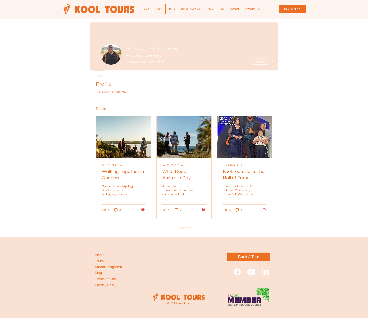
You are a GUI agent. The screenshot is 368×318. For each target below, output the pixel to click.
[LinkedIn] (265, 272)
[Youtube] (251, 272)
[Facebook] (237, 272)
